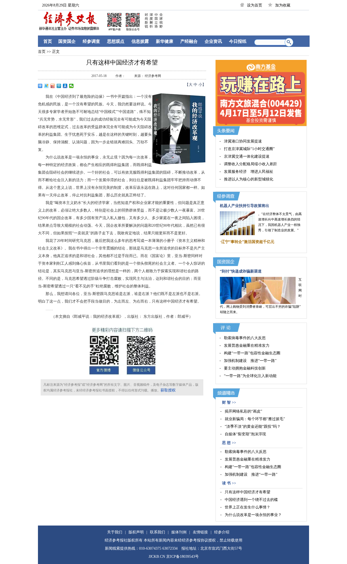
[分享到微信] (71, 86)
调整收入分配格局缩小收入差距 (250, 164)
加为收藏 (282, 5)
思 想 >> (229, 443)
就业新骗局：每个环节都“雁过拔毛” (255, 419)
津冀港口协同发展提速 (243, 141)
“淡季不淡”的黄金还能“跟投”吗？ (253, 426)
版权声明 (136, 532)
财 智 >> (229, 402)
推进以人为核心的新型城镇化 (248, 179)
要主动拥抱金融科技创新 (245, 368)
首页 (47, 41)
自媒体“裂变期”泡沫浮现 (245, 434)
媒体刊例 (179, 532)
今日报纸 (237, 41)
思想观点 (115, 41)
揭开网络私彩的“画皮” (243, 411)
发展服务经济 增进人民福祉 (248, 172)
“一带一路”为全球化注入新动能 (250, 376)
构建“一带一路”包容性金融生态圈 (252, 353)
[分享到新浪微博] (52, 86)
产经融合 (189, 41)
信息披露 (140, 41)
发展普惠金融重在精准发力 (246, 345)
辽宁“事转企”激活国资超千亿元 (247, 242)
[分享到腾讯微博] (59, 86)
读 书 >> (229, 483)
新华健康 (164, 41)
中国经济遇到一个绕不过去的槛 (251, 500)
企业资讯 (213, 41)
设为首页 (254, 5)
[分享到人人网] (65, 86)
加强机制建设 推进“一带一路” (250, 361)
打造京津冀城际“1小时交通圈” (249, 149)
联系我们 (157, 532)
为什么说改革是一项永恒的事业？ (253, 515)
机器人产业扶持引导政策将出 (244, 206)
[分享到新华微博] (46, 86)
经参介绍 (221, 532)
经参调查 (91, 41)
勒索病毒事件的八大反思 (245, 338)
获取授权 (168, 390)
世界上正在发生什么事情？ (247, 507)
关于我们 (114, 532)
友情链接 (200, 532)
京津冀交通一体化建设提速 (246, 156)
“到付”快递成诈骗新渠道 (241, 271)
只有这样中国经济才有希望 (247, 492)
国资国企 (67, 41)
